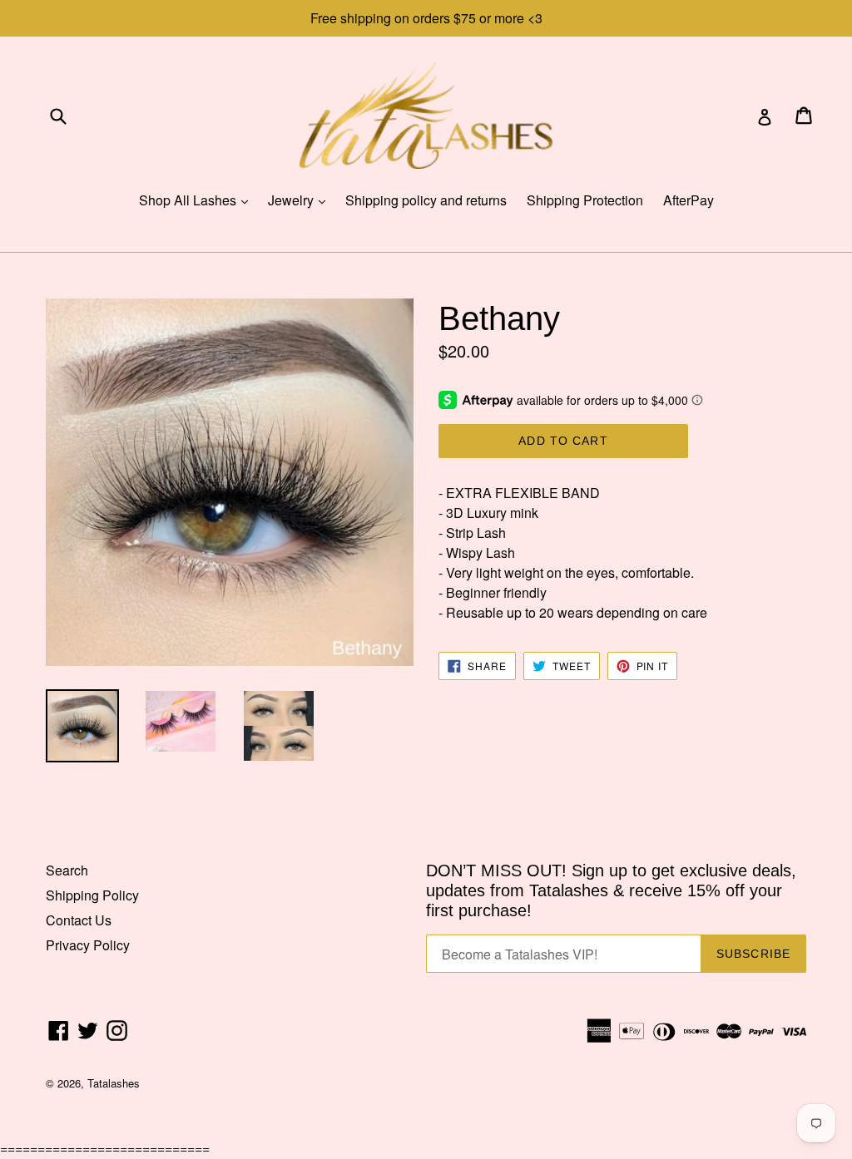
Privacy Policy (88, 944)
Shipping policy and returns (426, 200)
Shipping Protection (585, 200)
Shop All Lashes (197, 200)
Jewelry (301, 200)
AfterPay (688, 200)
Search (67, 870)
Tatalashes (113, 1083)
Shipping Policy (92, 895)
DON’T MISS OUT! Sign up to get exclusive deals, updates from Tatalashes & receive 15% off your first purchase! (611, 890)
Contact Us (78, 920)
